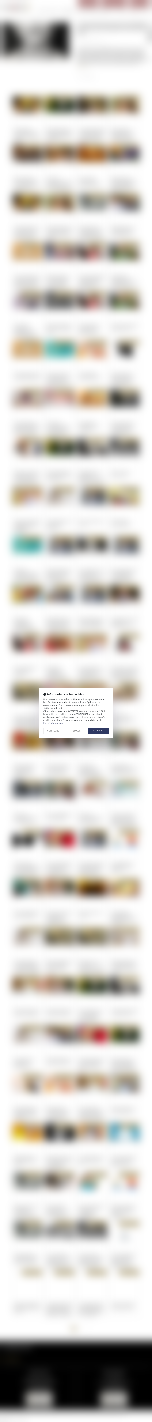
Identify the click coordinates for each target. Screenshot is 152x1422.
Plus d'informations (53, 723)
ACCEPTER (98, 730)
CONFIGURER (53, 730)
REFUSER (76, 730)
